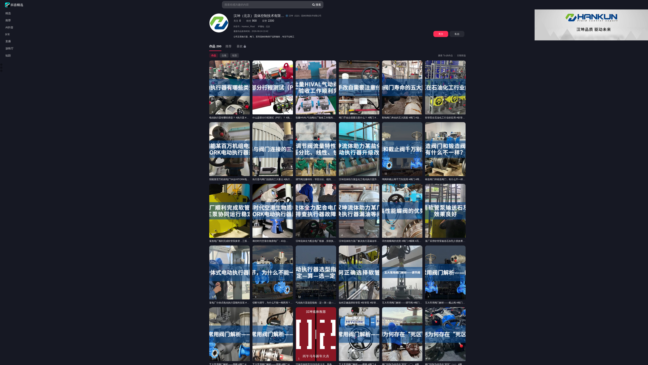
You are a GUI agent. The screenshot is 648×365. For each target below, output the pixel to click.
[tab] (215, 46)
